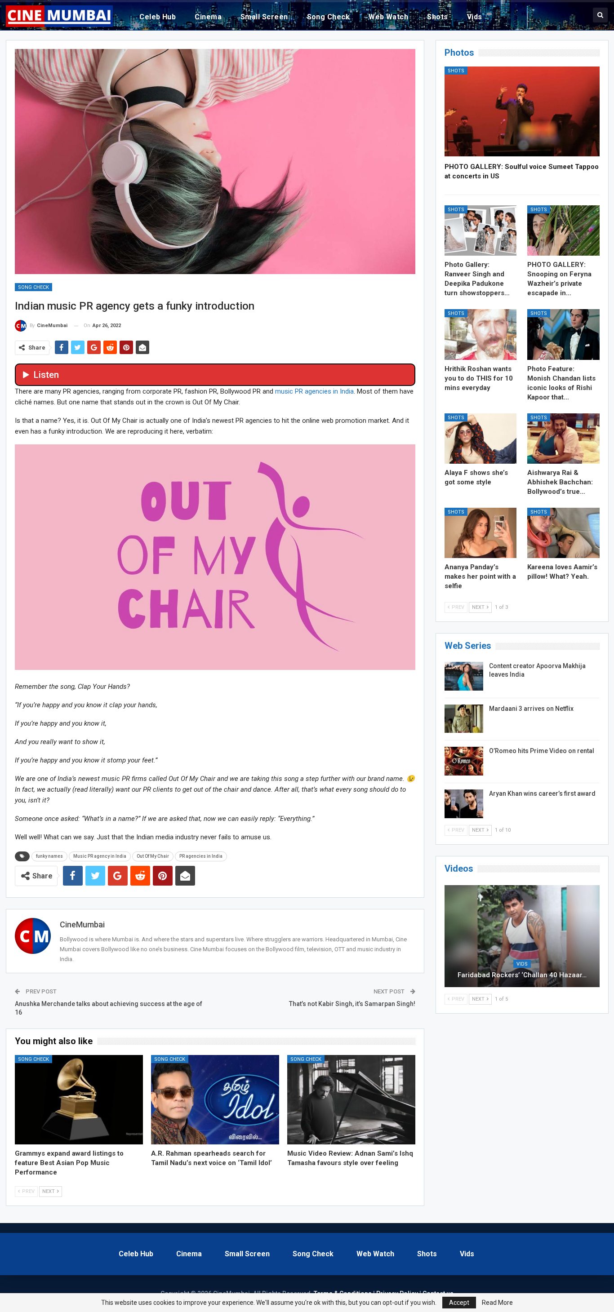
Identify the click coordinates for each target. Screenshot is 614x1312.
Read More (497, 1302)
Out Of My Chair (153, 856)
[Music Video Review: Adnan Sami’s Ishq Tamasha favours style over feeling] (351, 1100)
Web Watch (388, 17)
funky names (49, 856)
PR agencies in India (200, 856)
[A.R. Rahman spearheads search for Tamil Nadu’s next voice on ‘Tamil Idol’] (215, 1100)
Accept (459, 1302)
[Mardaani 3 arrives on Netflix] (464, 719)
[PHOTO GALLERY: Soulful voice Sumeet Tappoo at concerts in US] (522, 111)
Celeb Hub (157, 17)
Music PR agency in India (99, 856)
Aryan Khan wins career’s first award (542, 793)
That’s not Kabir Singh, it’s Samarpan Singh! (352, 1003)
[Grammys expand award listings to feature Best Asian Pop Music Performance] (79, 1100)
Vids (474, 17)
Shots (437, 17)
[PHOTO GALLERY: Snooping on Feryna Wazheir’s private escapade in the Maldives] (563, 230)
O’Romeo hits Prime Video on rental (541, 750)
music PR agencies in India (314, 391)
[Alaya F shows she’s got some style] (481, 438)
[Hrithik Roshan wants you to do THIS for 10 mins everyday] (481, 334)
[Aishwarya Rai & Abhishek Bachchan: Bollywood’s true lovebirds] (563, 438)
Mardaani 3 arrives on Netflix (531, 708)
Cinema (208, 17)
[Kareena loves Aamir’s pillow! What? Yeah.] (563, 533)
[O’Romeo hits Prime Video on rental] (464, 761)
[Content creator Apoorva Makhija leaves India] (464, 676)
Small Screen (264, 17)
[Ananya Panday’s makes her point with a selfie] (481, 533)
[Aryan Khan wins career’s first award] (464, 803)
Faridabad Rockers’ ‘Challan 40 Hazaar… (522, 975)
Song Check (328, 17)
